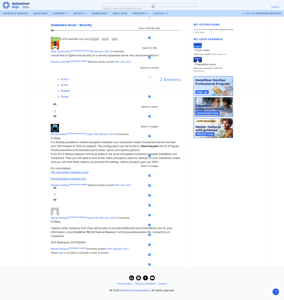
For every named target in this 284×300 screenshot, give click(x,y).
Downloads (99, 13)
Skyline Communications (135, 290)
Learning (59, 13)
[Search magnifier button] (154, 5)
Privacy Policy (124, 283)
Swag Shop (120, 13)
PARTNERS (139, 13)
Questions (40, 13)
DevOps (78, 13)
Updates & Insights (15, 13)
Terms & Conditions (145, 283)
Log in (275, 6)
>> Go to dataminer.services (262, 13)
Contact (159, 13)
